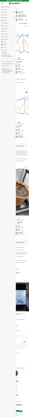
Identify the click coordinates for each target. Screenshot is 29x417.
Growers (4, 56)
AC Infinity (20, 17)
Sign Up (3, 65)
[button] (27, 3)
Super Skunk (20, 11)
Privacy (11, 61)
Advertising (7, 63)
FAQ (8, 61)
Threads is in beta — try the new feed (15, 0)
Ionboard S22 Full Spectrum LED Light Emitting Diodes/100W (22, 15)
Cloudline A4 (20, 19)
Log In (12, 63)
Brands (7, 55)
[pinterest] (9, 66)
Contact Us (4, 61)
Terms (3, 63)
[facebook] (6, 66)
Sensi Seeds (20, 13)
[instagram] (7, 66)
